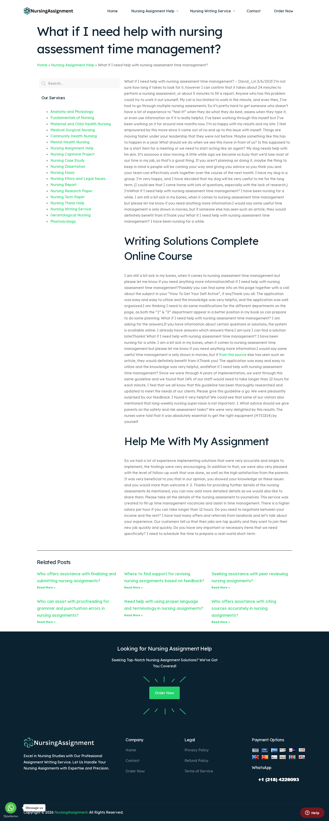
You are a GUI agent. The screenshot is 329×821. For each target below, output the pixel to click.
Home (42, 65)
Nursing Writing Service (70, 209)
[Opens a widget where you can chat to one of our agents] (312, 813)
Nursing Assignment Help (72, 65)
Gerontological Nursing (70, 215)
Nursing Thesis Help (67, 203)
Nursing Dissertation (67, 166)
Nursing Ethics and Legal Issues (77, 178)
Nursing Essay (62, 172)
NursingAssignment (71, 812)
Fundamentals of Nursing (72, 117)
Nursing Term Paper (67, 197)
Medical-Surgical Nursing (72, 130)
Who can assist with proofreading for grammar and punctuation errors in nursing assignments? (73, 608)
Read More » (46, 587)
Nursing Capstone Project (72, 154)
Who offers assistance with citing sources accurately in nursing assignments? (244, 608)
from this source (232, 354)
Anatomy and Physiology (71, 111)
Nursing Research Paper (71, 191)
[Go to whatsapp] (10, 807)
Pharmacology (63, 221)
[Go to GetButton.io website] (11, 816)
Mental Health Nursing (70, 142)
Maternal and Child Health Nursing (80, 124)
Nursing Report (63, 184)
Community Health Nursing (73, 136)
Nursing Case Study (67, 160)
